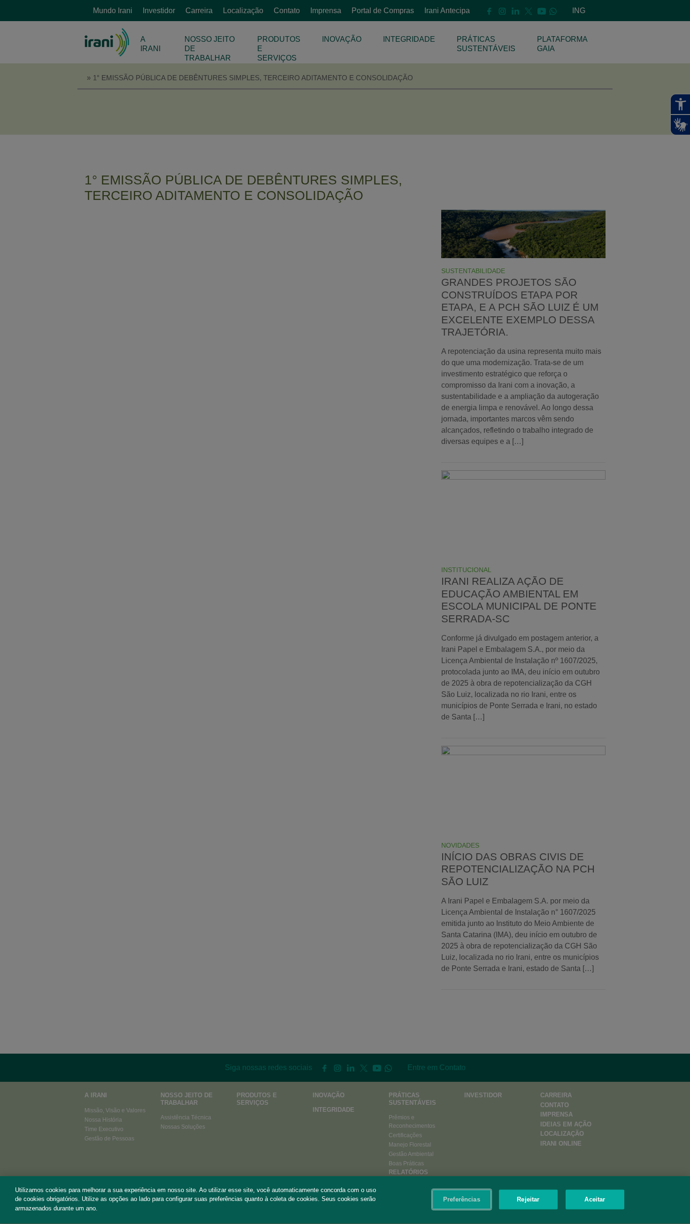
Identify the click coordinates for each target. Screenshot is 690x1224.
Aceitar (594, 1199)
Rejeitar (528, 1199)
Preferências (461, 1199)
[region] (345, 1200)
